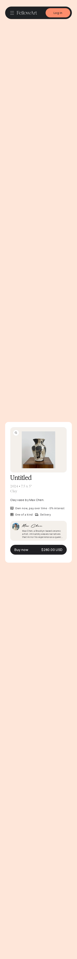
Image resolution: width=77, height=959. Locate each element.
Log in (58, 13)
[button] (12, 12)
